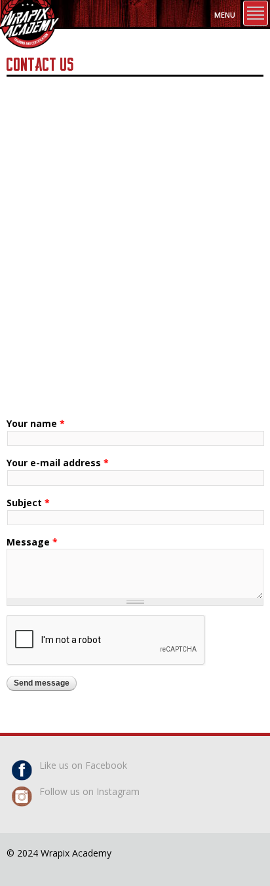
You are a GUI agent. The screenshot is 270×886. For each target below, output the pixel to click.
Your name (36, 423)
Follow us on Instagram (89, 791)
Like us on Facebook (83, 765)
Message (32, 542)
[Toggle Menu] (255, 13)
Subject (28, 502)
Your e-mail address (58, 462)
